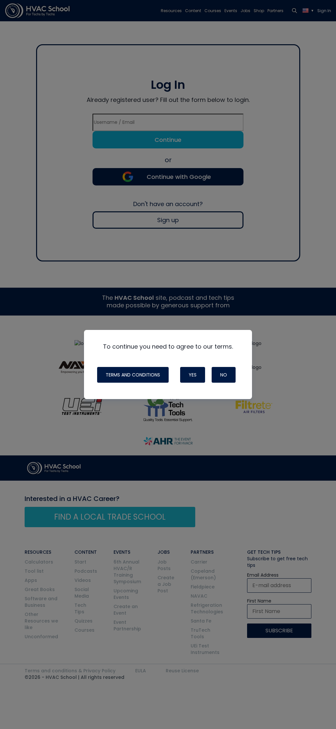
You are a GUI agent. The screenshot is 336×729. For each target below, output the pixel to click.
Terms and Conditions (133, 375)
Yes (193, 375)
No (223, 375)
